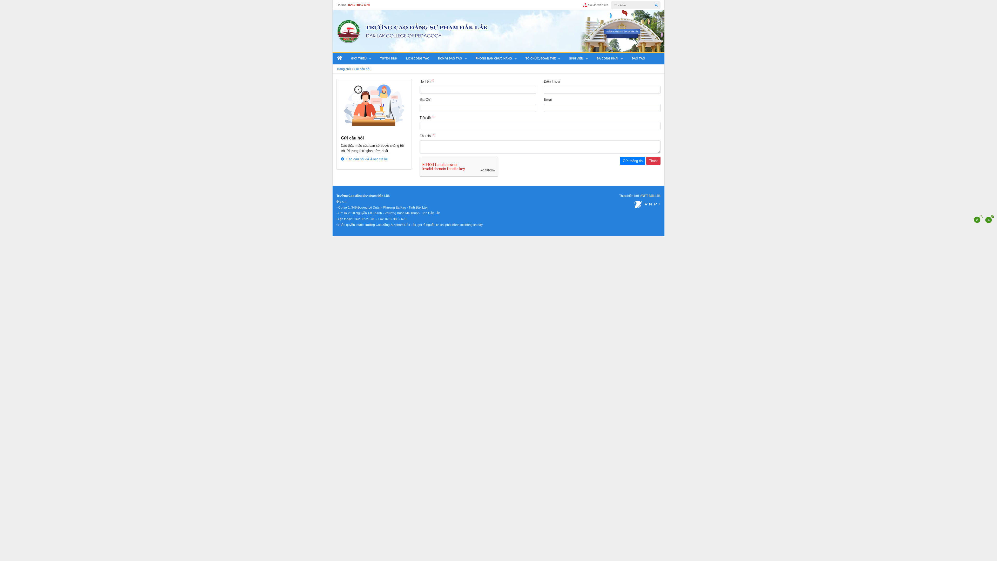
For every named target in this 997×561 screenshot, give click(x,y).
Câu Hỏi (427, 135)
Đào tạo (638, 58)
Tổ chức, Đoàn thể (541, 58)
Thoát (653, 161)
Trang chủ (343, 69)
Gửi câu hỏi (362, 69)
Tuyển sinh (388, 58)
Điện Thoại (552, 81)
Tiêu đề (427, 117)
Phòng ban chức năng (494, 58)
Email (548, 100)
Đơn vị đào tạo (450, 58)
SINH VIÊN (576, 58)
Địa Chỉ (425, 100)
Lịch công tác (417, 58)
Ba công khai (607, 58)
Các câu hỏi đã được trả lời (366, 159)
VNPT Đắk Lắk (650, 195)
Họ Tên (427, 81)
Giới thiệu (359, 58)
